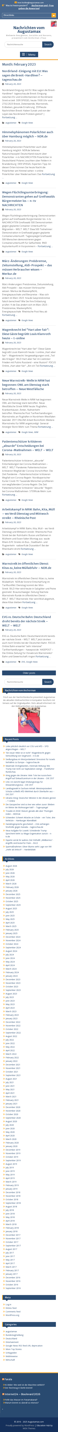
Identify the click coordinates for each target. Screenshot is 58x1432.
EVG (23, 661)
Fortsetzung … (9, 117)
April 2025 (10, 922)
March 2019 (11, 1181)
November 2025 (13, 897)
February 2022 (12, 1057)
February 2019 (12, 1185)
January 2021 (11, 1103)
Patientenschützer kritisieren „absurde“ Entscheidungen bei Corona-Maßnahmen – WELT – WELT (27, 446)
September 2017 (13, 1245)
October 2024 (12, 944)
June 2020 (10, 1128)
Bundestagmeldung (14, 1335)
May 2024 (10, 961)
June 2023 (10, 1000)
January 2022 (11, 1061)
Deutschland (11, 1338)
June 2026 (10, 873)
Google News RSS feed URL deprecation (24, 1345)
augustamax (10, 122)
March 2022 (11, 1054)
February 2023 (12, 1015)
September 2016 (13, 1288)
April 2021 (10, 1093)
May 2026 (10, 876)
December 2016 (13, 1277)
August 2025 (11, 908)
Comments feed (13, 1311)
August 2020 (11, 1121)
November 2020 (13, 1110)
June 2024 (10, 958)
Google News (27, 122)
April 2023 (10, 1007)
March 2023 (11, 1011)
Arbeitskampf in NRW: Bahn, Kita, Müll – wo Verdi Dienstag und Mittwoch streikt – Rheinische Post (28, 514)
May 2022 (10, 1047)
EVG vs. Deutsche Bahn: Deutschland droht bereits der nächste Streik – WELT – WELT (26, 621)
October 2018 (12, 1199)
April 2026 (10, 880)
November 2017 (13, 1238)
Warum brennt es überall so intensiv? (22, 1402)
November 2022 (13, 1025)
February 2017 (12, 1270)
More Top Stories (14, 1349)
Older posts (29, 672)
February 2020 (12, 1142)
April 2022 (10, 1050)
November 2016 (13, 1281)
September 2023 (13, 990)
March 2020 (11, 1139)
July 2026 (10, 869)
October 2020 (12, 1114)
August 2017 (11, 1249)
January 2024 (11, 976)
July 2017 (10, 1252)
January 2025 (11, 933)
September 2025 (13, 905)
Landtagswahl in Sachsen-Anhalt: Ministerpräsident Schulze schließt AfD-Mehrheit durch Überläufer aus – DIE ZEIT (30, 791)
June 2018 (10, 1213)
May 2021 (10, 1089)
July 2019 (10, 1167)
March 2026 (11, 883)
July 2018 (10, 1210)
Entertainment (12, 1342)
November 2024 (13, 940)
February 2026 (12, 887)
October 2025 (12, 901)
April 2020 (10, 1135)
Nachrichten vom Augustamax (29, 29)
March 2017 (11, 1267)
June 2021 (10, 1086)
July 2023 (10, 997)
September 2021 (13, 1075)
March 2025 (11, 926)
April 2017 (10, 1263)
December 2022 (13, 1022)
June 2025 (10, 915)
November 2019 (13, 1153)
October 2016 (12, 1284)
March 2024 (11, 968)
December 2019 (13, 1149)
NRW (36, 432)
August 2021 (11, 1078)
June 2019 (10, 1171)
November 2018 (13, 1196)
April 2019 (10, 1178)
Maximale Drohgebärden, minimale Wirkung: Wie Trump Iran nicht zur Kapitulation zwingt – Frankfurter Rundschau (30, 768)
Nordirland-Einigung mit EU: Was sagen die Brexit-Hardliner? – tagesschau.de (25, 75)
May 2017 (10, 1259)
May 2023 (10, 1004)
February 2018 (12, 1227)
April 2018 (10, 1220)
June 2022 (10, 1043)
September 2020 (13, 1117)
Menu (31, 54)
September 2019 (13, 1160)
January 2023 (11, 1018)
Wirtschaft (10, 1359)
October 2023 (12, 986)
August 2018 (11, 1206)
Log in (8, 1304)
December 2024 (13, 937)
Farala (8, 1379)
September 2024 (13, 947)
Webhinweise (12, 1356)
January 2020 (11, 1146)
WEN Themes (29, 1428)
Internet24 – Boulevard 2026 (22, 1394)
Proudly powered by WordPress (20, 1425)
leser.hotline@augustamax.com (31, 3)
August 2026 (11, 866)
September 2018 (13, 1203)
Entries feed (11, 1308)
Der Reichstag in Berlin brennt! (19, 1387)
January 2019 (11, 1188)
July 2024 (10, 954)
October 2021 (12, 1071)
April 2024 (10, 965)
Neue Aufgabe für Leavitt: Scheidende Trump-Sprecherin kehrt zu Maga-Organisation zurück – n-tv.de (29, 833)
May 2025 (10, 919)
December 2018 (13, 1192)
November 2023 (13, 983)
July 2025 (10, 912)
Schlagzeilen (11, 1352)
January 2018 (11, 1231)
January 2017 (11, 1274)
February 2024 (12, 972)
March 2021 (11, 1096)
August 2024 (11, 951)
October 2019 (12, 1157)
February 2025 (12, 929)
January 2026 (11, 890)
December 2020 (13, 1107)
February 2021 (12, 1100)
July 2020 (10, 1125)
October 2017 (12, 1242)
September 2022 (13, 1032)
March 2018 (11, 1224)
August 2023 (11, 993)
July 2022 (10, 1039)
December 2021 (13, 1064)
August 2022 (11, 1036)
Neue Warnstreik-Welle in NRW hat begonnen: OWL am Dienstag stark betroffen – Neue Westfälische (26, 385)
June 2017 (10, 1256)
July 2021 (10, 1082)
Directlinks (9, 15)
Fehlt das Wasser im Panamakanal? (21, 1399)
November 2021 (13, 1068)
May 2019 (10, 1174)
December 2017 (13, 1235)
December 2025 (13, 894)
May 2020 (10, 1132)
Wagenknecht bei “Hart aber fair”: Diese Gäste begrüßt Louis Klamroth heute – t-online (26, 334)
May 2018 (10, 1217)
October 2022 (12, 1029)
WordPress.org (12, 1315)
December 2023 (13, 979)
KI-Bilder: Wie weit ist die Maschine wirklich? (25, 1384)
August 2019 (11, 1164)
